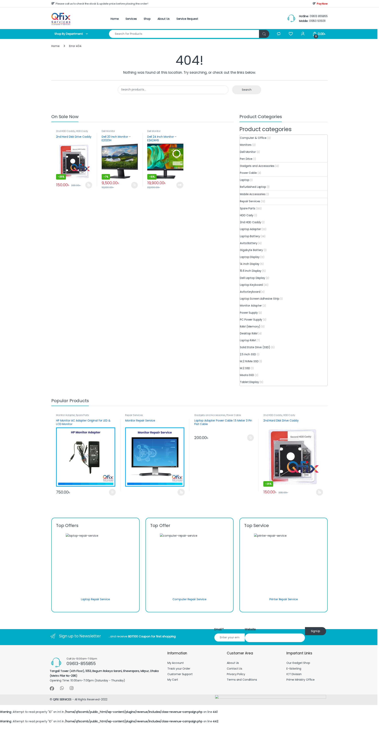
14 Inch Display (249, 264)
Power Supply (249, 313)
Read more (179, 185)
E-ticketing (293, 669)
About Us (164, 19)
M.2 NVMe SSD (249, 361)
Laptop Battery (250, 236)
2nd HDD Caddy (65, 131)
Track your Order (178, 669)
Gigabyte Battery (251, 250)
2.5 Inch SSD (248, 354)
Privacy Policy (236, 674)
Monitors (245, 145)
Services (131, 19)
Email (219, 629)
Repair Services (250, 201)
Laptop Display (249, 257)
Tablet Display (249, 382)
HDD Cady (82, 131)
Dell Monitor (108, 131)
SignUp (315, 631)
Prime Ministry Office (300, 680)
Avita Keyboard (250, 292)
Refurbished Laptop (253, 187)
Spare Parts (247, 208)
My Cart (172, 680)
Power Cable (248, 173)
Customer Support (180, 674)
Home (115, 19)
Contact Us (234, 669)
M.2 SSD (245, 368)
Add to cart (134, 185)
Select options (87, 185)
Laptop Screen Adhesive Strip (259, 299)
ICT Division (294, 674)
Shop (147, 19)
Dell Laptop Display (252, 278)
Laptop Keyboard (251, 285)
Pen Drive (246, 159)
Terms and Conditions (242, 680)
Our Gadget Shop (298, 663)
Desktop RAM (248, 333)
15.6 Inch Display (250, 271)
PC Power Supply (251, 320)
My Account (175, 663)
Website (250, 629)
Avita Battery (248, 243)
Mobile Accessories (252, 194)
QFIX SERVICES (62, 699)
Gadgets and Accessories (257, 166)
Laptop (244, 180)
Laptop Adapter (250, 229)
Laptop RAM (248, 340)
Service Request (187, 19)
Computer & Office (253, 138)
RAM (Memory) (250, 326)
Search (246, 90)
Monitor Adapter (251, 306)
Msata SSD (247, 375)
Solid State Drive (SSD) (255, 347)
